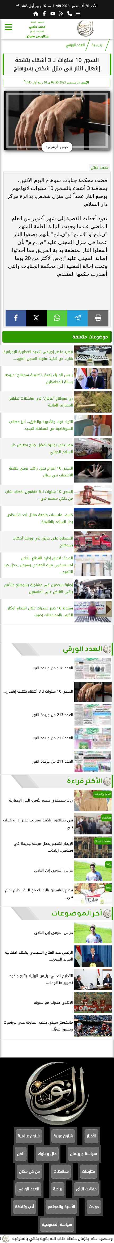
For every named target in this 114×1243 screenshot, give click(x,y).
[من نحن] (69, 13)
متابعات (88, 1171)
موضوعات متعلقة (90, 336)
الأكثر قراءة (84, 781)
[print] (98, 318)
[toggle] (8, 27)
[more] (78, 13)
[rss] (61, 13)
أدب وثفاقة (24, 1206)
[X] (36, 318)
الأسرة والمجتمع (61, 1206)
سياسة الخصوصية (57, 1224)
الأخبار (91, 1136)
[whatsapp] (57, 318)
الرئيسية (98, 45)
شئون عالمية (29, 1136)
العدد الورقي (75, 45)
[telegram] (77, 318)
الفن (20, 1153)
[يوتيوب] (53, 13)
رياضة (57, 1189)
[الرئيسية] (36, 13)
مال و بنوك (47, 1153)
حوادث (94, 1206)
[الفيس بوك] (44, 13)
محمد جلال (99, 167)
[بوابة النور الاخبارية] (86, 29)
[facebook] (16, 318)
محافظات (61, 1171)
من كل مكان (29, 1171)
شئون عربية (63, 1136)
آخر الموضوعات (76, 913)
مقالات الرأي (86, 1189)
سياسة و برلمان (83, 1153)
